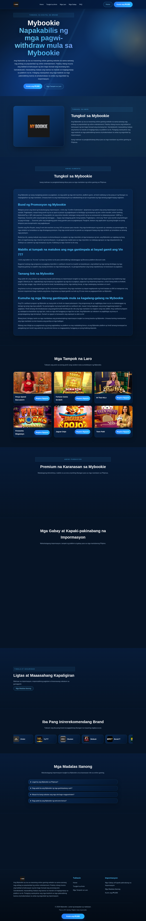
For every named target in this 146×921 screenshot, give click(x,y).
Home (42, 4)
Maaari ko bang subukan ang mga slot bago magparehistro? (53, 794)
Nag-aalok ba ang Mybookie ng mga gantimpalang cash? (52, 788)
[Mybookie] (16, 4)
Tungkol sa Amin (51, 4)
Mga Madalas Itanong (23, 688)
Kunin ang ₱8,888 (123, 4)
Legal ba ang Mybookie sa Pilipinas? (45, 782)
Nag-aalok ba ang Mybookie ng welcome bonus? (49, 801)
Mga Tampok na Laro (53, 86)
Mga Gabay (72, 4)
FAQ (80, 4)
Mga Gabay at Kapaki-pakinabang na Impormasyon (118, 884)
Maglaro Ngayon (42, 398)
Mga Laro (63, 4)
